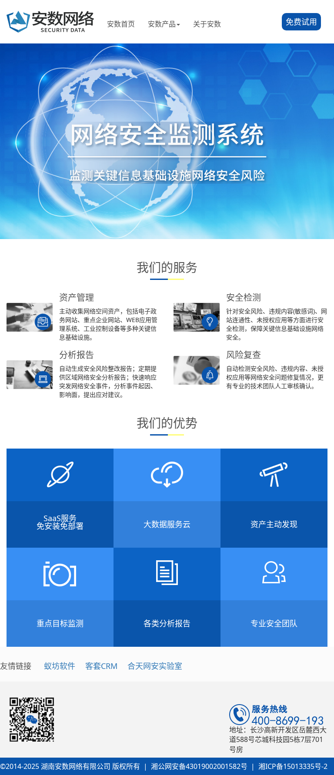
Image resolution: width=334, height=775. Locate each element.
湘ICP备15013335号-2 (292, 766)
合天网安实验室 (154, 666)
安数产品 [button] (162, 24)
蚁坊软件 (59, 666)
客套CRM (101, 666)
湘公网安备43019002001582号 (199, 766)
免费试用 (301, 22)
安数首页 (121, 24)
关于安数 (207, 24)
